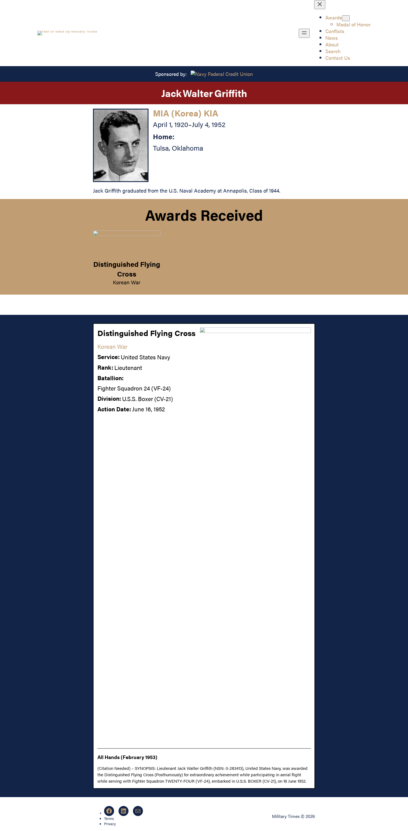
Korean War (126, 282)
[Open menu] (304, 33)
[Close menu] (319, 4)
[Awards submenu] (346, 18)
